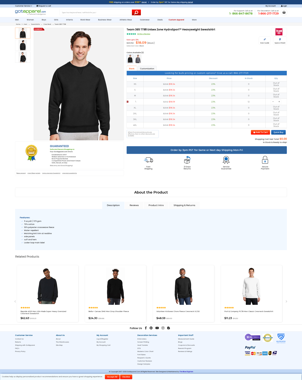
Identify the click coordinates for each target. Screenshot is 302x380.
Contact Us (19, 339)
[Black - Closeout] (130, 59)
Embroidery (141, 339)
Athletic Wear (126, 20)
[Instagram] (163, 328)
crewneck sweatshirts (69, 173)
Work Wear (85, 20)
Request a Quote (144, 358)
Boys (44, 20)
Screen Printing (143, 342)
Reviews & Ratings (185, 351)
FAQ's (17, 348)
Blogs (180, 342)
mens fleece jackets (33, 173)
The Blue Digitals (186, 371)
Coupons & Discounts (186, 345)
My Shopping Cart (103, 345)
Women (30, 20)
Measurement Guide (186, 339)
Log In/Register (102, 339)
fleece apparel (21, 173)
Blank (131, 69)
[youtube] (157, 328)
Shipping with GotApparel (25, 345)
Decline (126, 377)
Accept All (112, 377)
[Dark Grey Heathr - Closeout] (137, 59)
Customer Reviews (144, 361)
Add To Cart (261, 132)
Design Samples (143, 364)
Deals (160, 20)
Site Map (59, 345)
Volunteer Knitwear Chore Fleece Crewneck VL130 (178, 311)
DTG (139, 348)
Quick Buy (278, 132)
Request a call (45, 6)
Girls (56, 20)
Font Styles (141, 354)
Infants (69, 20)
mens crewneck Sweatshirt (51, 173)
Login (284, 6)
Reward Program (184, 348)
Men (17, 20)
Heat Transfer (142, 345)
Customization (147, 69)
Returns (18, 342)
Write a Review (143, 34)
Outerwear (145, 20)
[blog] (168, 328)
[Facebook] (146, 328)
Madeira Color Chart (145, 351)
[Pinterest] (151, 328)
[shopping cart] (284, 12)
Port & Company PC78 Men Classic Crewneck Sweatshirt (248, 311)
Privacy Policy (20, 351)
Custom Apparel (177, 20)
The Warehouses (62, 342)
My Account (271, 6)
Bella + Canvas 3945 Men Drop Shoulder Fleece (108, 311)
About (58, 339)
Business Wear (105, 20)
